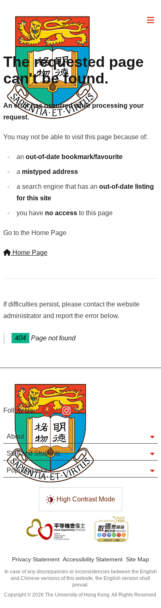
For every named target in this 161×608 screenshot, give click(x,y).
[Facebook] (47, 410)
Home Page (29, 252)
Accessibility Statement (93, 559)
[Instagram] (66, 410)
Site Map (137, 559)
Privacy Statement (35, 559)
